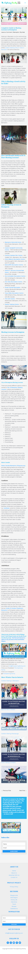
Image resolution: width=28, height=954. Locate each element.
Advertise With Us (14, 875)
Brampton (16, 32)
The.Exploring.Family (9, 673)
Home (14, 870)
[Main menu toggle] (25, 2)
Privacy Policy (14, 886)
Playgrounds (14, 895)
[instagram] (11, 943)
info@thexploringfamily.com (17, 666)
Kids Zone (14, 902)
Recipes (14, 906)
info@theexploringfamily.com (14, 933)
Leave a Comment (6, 32)
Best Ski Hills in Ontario (8, 709)
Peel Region (14, 897)
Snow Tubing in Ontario (8, 762)
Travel (14, 904)
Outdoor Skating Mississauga (10, 733)
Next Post (23, 790)
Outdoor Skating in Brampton (10, 680)
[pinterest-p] (17, 943)
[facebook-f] (8, 943)
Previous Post (6, 790)
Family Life (14, 900)
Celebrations (14, 908)
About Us (14, 873)
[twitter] (20, 943)
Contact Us (14, 877)
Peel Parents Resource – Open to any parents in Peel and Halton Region (13, 639)
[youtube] (14, 943)
